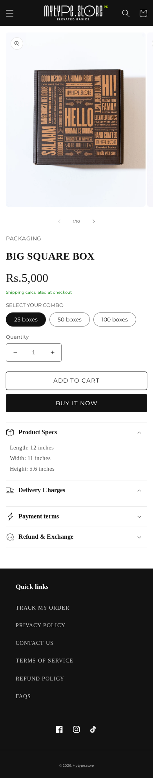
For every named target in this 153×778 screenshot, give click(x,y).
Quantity (17, 337)
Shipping (15, 292)
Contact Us (35, 643)
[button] (9, 13)
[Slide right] (93, 221)
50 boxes (70, 319)
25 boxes (26, 319)
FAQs (23, 696)
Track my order (42, 608)
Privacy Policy (41, 625)
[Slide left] (59, 221)
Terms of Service (44, 661)
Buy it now (77, 403)
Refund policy (40, 679)
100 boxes (115, 319)
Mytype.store (83, 765)
